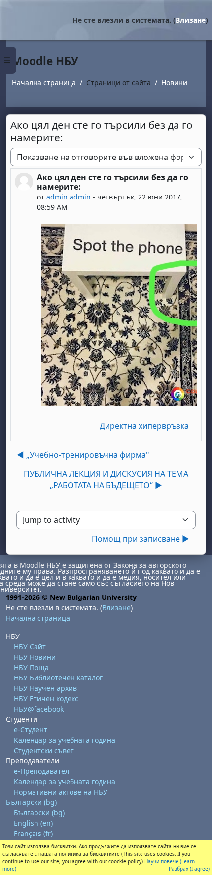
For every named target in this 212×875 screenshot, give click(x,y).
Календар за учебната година (64, 740)
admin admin (68, 196)
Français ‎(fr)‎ (33, 833)
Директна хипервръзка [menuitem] (144, 425)
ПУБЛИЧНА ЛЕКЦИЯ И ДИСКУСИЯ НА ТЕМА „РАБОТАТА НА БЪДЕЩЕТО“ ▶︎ (106, 479)
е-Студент (30, 729)
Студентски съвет (44, 750)
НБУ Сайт (30, 646)
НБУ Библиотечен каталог (58, 677)
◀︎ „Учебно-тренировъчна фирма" (83, 454)
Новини (174, 82)
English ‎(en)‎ (33, 823)
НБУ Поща (31, 667)
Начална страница (44, 82)
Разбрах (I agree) (189, 868)
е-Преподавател (41, 771)
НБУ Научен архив (45, 688)
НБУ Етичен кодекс (46, 698)
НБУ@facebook (39, 709)
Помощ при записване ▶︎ (140, 538)
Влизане (191, 20)
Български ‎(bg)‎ (31, 802)
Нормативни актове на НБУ (60, 791)
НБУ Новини (35, 657)
